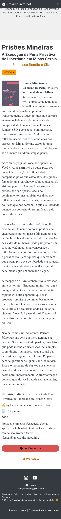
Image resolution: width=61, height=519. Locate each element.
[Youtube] (35, 478)
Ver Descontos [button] (32, 448)
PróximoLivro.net (18, 4)
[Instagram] (26, 478)
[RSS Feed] (58, 4)
